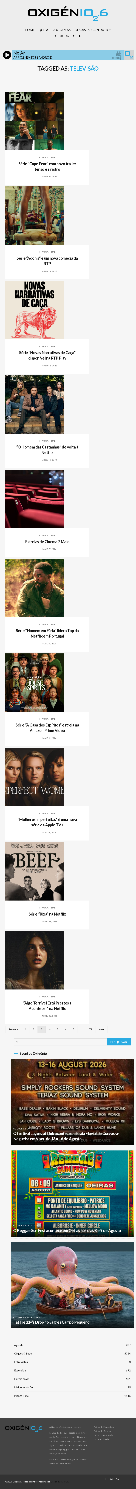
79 (90, 1029)
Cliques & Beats (22, 1129)
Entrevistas (72, 1362)
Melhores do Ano (72, 1387)
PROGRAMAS (60, 30)
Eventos (40, 1129)
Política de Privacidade (104, 1427)
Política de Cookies (102, 1431)
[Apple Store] (79, 36)
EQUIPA (42, 30)
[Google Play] (73, 36)
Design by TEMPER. (60, 1481)
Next (101, 1029)
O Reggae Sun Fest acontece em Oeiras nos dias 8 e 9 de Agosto (67, 1230)
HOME (30, 30)
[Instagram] (61, 36)
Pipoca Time (47, 157)
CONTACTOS (101, 30)
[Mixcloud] (67, 36)
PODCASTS (80, 30)
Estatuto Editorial (101, 1439)
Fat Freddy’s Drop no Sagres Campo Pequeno (51, 1322)
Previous (13, 1029)
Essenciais (72, 1370)
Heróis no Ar (72, 1378)
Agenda (72, 1345)
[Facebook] (55, 36)
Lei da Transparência (103, 1435)
